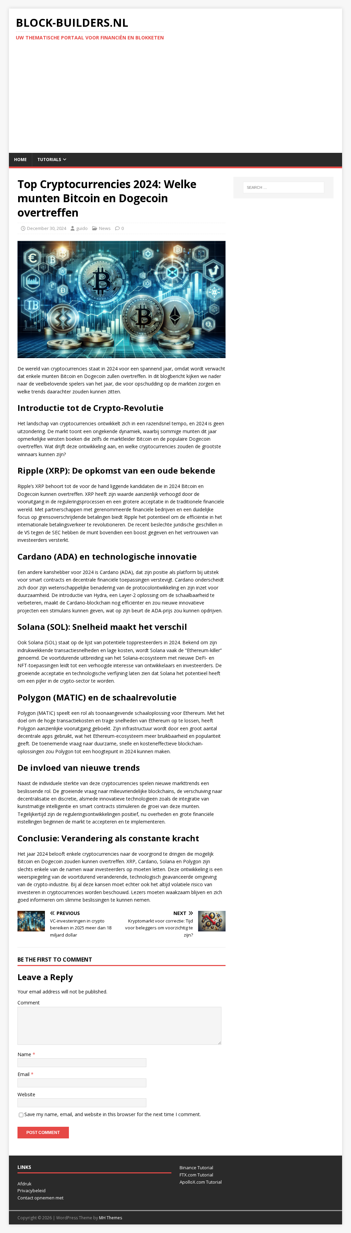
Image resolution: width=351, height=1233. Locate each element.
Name (25, 1054)
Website (26, 1094)
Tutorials (49, 159)
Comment (28, 1002)
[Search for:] (284, 187)
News (105, 228)
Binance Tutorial (196, 1167)
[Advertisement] (175, 101)
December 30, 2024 (46, 228)
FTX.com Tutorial (196, 1175)
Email (24, 1074)
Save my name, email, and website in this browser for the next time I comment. (112, 1114)
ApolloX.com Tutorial (201, 1182)
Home (20, 159)
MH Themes (110, 1218)
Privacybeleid (31, 1190)
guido (82, 228)
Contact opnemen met (40, 1198)
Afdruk (24, 1184)
